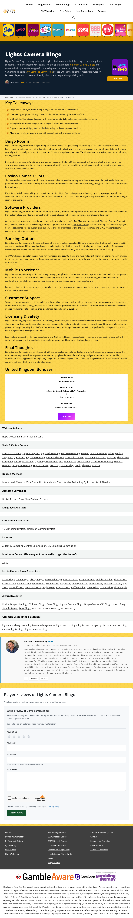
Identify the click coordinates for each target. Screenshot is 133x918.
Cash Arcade (9, 583)
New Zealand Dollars (36, 499)
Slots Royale (120, 587)
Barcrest (20, 457)
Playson (111, 457)
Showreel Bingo (53, 579)
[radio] (9, 736)
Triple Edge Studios (95, 457)
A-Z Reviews (81, 4)
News (50, 858)
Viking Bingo (36, 579)
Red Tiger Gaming (24, 461)
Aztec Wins (93, 587)
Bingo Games (91, 604)
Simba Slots (120, 579)
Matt (23, 82)
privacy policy (54, 806)
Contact (93, 836)
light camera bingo (66, 625)
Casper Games (87, 579)
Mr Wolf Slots (16, 587)
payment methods (38, 128)
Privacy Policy (96, 845)
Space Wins (38, 583)
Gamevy (6, 465)
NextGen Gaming (70, 453)
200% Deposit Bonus (57, 836)
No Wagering (47, 11)
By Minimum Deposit (14, 836)
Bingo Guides (54, 862)
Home (29, 4)
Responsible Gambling (100, 841)
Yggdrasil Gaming (50, 453)
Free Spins (65, 11)
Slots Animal (24, 583)
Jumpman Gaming (12, 453)
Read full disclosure (67, 97)
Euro (21, 499)
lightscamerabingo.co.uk (41, 625)
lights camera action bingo (113, 625)
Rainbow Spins (104, 579)
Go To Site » (117, 78)
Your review (12, 769)
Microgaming (115, 453)
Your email (11, 754)
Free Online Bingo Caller (58, 849)
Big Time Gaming (81, 224)
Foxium (118, 461)
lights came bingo (88, 625)
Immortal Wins (33, 587)
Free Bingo (115, 4)
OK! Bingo (105, 604)
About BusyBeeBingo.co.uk (102, 832)
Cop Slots (65, 583)
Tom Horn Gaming (102, 461)
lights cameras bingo (36, 629)
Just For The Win (55, 457)
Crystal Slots (63, 587)
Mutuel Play (67, 465)
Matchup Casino (112, 583)
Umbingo (23, 604)
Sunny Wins (52, 583)
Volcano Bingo (37, 604)
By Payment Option (14, 841)
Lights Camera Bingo (71, 604)
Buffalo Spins (78, 587)
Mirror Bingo (119, 604)
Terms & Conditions (99, 849)
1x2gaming (8, 457)
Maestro (20, 482)
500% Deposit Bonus (57, 845)
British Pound (9, 499)
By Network (10, 849)
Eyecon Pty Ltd (31, 453)
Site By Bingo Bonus (57, 832)
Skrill (98, 482)
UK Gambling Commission (40, 71)
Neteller (106, 482)
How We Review (12, 854)
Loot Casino (106, 587)
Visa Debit (72, 482)
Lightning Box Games (46, 461)
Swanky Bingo (10, 608)
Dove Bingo (8, 579)
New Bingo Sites (84, 11)
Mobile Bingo (63, 4)
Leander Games (98, 453)
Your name (11, 743)
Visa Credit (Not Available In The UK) (46, 482)
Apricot (96, 465)
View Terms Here (66, 396)
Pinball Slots (95, 583)
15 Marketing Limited (13, 528)
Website (43, 678)
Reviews (8, 832)
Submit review (16, 812)
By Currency (10, 845)
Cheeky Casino (80, 583)
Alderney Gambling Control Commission (24, 545)
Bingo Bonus (44, 4)
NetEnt (85, 453)
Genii (77, 465)
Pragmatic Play (67, 461)
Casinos (102, 11)
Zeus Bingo (22, 579)
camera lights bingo (13, 629)
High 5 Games (40, 465)
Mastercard (8, 482)
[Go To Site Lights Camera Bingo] (119, 67)
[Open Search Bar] (73, 17)
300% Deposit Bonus (57, 841)
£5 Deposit (98, 4)
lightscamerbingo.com (14, 625)
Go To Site (66, 416)
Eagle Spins (48, 587)
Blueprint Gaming (108, 221)
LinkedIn (33, 678)
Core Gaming (84, 461)
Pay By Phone (86, 482)
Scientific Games (74, 457)
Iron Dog (54, 465)
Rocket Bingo (9, 604)
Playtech (86, 465)
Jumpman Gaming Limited (82, 64)
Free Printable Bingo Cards (60, 854)
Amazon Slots (70, 579)
